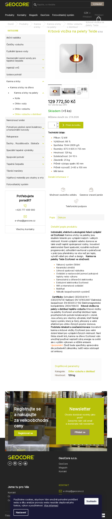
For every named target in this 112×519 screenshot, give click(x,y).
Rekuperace (12, 136)
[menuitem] (9, 15)
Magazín (63, 467)
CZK (86, 12)
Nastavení (21, 512)
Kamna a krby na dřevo (22, 87)
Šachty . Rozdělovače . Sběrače (22, 143)
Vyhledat (97, 4)
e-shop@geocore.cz (73, 491)
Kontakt (63, 471)
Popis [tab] (52, 217)
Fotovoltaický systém (17, 184)
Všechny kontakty (25, 229)
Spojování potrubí (15, 157)
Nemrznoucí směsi (15, 120)
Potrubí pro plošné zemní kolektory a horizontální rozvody (24, 128)
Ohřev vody (21, 103)
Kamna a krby (13, 81)
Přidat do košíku (73, 125)
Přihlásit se (80, 432)
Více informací (51, 505)
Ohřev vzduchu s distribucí (28, 114)
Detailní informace (57, 177)
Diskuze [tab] (62, 217)
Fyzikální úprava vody (17, 51)
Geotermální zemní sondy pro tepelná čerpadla (21, 59)
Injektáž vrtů (12, 67)
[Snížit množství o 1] (57, 126)
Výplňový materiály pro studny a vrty (25, 177)
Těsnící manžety (14, 170)
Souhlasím (91, 501)
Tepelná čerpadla (15, 164)
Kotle (17, 98)
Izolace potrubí (13, 74)
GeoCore (63, 463)
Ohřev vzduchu (22, 109)
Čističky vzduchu (14, 44)
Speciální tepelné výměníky (19, 150)
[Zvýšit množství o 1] (57, 123)
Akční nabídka (13, 37)
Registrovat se (25, 433)
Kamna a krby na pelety (26, 92)
